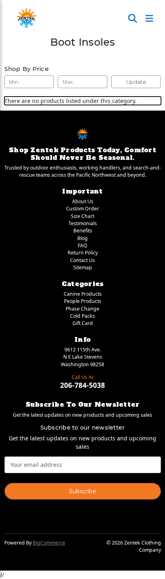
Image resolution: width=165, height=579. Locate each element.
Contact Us (82, 260)
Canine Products (83, 294)
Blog (82, 238)
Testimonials (82, 223)
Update (136, 82)
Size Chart (82, 216)
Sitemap (82, 267)
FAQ (82, 245)
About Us (82, 201)
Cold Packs (82, 316)
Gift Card (82, 323)
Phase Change (82, 308)
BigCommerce (49, 542)
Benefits (82, 230)
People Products (82, 301)
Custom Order (82, 208)
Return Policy (83, 252)
